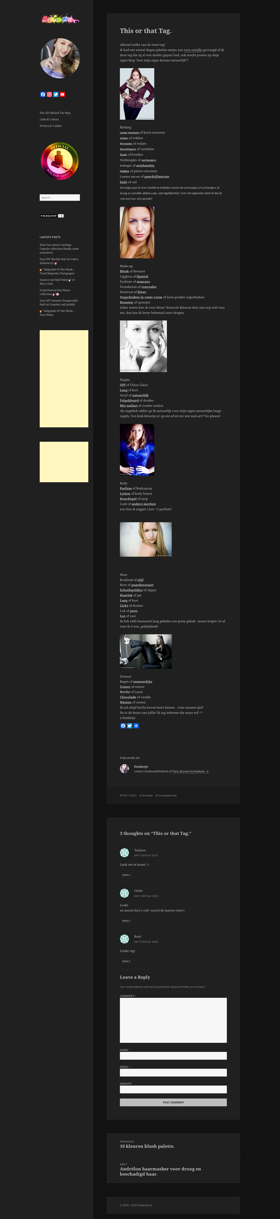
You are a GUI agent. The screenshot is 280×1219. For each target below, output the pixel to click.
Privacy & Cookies (51, 126)
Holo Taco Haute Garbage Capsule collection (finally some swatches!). (59, 248)
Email (125, 1067)
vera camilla (193, 50)
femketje (147, 795)
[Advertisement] (64, 378)
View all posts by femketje (188, 771)
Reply (126, 875)
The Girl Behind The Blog (55, 113)
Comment (128, 996)
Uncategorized (167, 795)
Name (125, 1050)
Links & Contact (49, 119)
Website (126, 1083)
